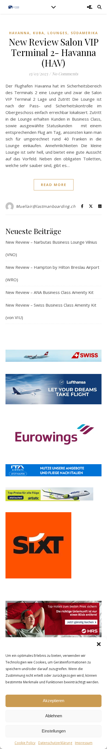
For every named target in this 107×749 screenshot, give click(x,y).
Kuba (38, 33)
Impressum (83, 742)
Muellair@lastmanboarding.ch (46, 206)
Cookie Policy (25, 742)
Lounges (57, 33)
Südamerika (84, 33)
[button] (99, 644)
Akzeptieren (53, 700)
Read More (53, 184)
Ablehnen (53, 715)
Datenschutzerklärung (55, 742)
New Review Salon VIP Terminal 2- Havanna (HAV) (53, 52)
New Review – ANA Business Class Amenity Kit (49, 292)
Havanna (19, 33)
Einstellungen (54, 731)
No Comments (65, 73)
